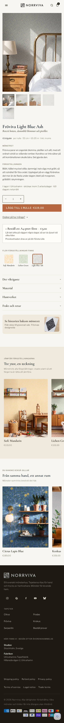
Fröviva (7, 621)
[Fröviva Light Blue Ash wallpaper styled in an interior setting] (8, 100)
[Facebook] (26, 598)
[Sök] (52, 5)
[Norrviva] (32, 5)
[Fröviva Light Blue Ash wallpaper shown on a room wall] (35, 100)
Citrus (7, 614)
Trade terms (44, 687)
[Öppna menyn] (6, 5)
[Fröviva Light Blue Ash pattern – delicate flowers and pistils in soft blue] (48, 100)
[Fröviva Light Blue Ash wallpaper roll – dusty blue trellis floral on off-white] (8, 113)
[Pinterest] (16, 598)
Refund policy (28, 679)
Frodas (36, 614)
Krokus (36, 621)
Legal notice (29, 687)
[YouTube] (35, 598)
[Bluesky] (44, 598)
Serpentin (9, 628)
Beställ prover (40, 628)
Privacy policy (45, 679)
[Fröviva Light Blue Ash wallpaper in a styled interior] (22, 100)
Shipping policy (11, 679)
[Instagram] (7, 598)
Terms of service (12, 687)
